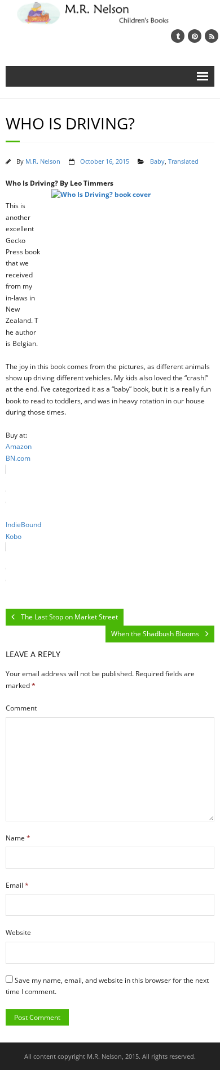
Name (18, 838)
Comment (21, 708)
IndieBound (23, 524)
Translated (183, 161)
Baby (157, 161)
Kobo (13, 536)
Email (17, 885)
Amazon (19, 446)
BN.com (18, 458)
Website (18, 932)
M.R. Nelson (42, 161)
